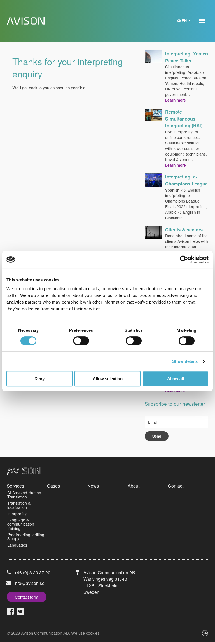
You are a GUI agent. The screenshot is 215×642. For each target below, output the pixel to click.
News (93, 486)
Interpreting (17, 513)
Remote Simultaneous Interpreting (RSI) (183, 119)
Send (156, 436)
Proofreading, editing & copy (25, 537)
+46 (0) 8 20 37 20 (32, 572)
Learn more (175, 100)
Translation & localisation (19, 505)
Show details (185, 361)
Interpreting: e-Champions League (186, 180)
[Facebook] (10, 611)
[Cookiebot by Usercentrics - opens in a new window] (184, 259)
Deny (39, 378)
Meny (202, 21)
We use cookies (85, 633)
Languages (17, 545)
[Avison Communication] (26, 21)
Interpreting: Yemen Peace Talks (186, 57)
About (133, 486)
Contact (175, 486)
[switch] (81, 340)
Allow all (175, 378)
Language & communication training (20, 524)
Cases (53, 486)
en (185, 20)
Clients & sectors (184, 229)
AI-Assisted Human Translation (24, 495)
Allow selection (108, 378)
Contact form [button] (26, 597)
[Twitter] (20, 611)
